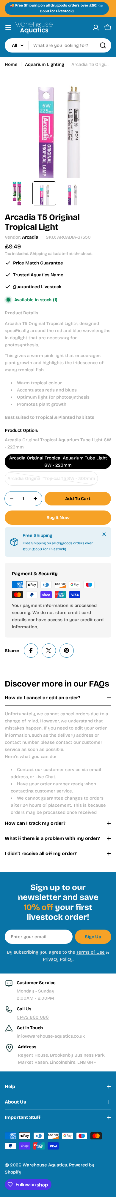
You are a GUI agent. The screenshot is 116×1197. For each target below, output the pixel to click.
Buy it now (58, 517)
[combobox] (58, 45)
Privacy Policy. (58, 959)
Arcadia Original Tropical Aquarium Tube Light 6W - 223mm (58, 461)
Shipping (38, 253)
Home (11, 64)
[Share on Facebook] (31, 650)
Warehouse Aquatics (45, 1165)
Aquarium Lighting (44, 64)
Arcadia (30, 237)
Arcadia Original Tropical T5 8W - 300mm (51, 481)
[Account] (95, 27)
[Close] (104, 534)
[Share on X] (49, 650)
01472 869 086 (33, 1017)
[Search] (102, 45)
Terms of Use (90, 952)
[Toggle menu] (8, 27)
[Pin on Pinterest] (66, 650)
